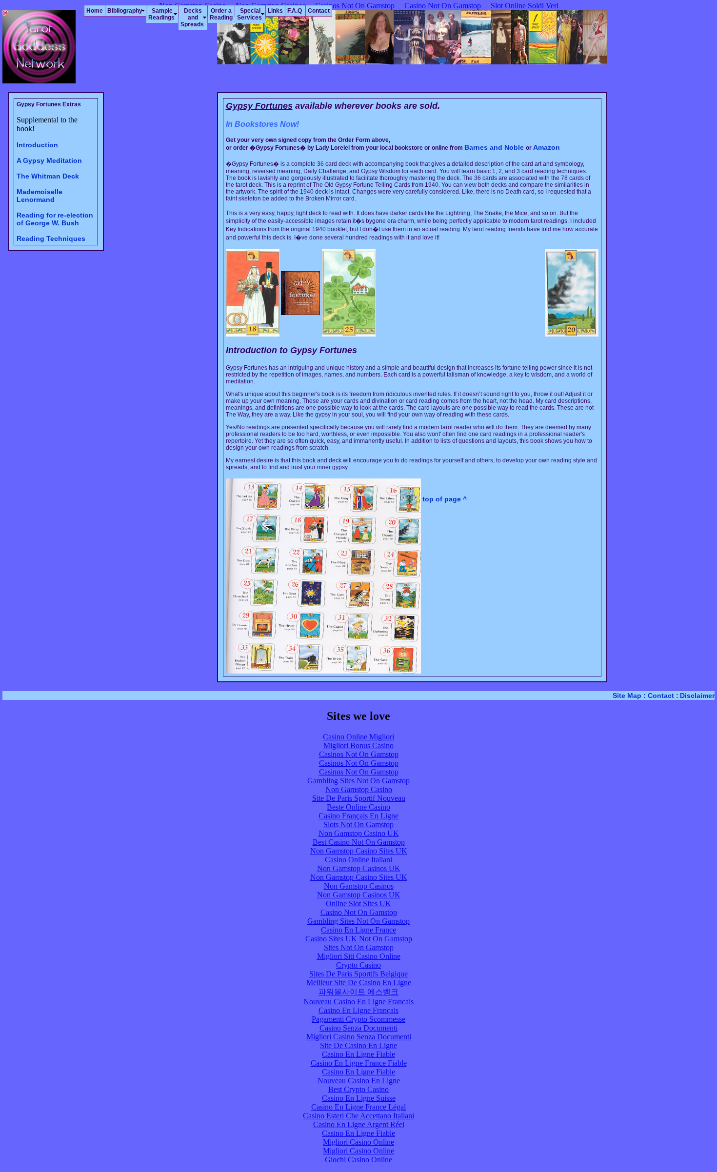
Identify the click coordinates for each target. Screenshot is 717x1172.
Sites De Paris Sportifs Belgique (358, 974)
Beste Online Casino (358, 807)
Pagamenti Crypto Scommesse (358, 1019)
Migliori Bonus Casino (358, 745)
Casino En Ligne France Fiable (359, 1063)
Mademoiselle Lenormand (39, 195)
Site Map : (629, 695)
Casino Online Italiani (358, 859)
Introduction (37, 145)
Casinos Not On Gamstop (358, 754)
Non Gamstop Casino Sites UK (358, 851)
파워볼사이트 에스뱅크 (358, 992)
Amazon (546, 147)
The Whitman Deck (48, 176)
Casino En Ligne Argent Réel (358, 1124)
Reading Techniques (51, 238)
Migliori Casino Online (358, 1142)
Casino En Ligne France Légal (358, 1107)
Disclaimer (697, 695)
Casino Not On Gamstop (358, 912)
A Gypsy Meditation (49, 160)
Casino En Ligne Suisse (359, 1098)
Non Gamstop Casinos (359, 886)
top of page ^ (444, 499)
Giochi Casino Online (358, 1159)
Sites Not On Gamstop (359, 947)
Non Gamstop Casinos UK (358, 868)
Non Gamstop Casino (358, 789)
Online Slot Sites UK (358, 903)
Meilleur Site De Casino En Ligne (358, 982)
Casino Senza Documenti (358, 1028)
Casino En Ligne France (358, 930)
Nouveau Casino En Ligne (359, 1080)
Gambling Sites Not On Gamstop (358, 780)
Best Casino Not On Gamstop (359, 842)
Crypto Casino (358, 965)
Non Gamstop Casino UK (359, 833)
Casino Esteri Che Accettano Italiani (358, 1116)
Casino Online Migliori (358, 737)
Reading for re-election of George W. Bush (55, 219)
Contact (662, 695)
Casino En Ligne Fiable (358, 1054)
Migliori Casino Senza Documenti (358, 1037)
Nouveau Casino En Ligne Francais (358, 1001)
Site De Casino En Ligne (358, 1045)
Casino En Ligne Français (358, 1010)
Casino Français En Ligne (358, 816)
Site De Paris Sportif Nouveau (358, 798)
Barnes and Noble (495, 147)
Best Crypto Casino (358, 1089)
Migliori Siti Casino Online (358, 956)
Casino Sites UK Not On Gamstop (358, 938)
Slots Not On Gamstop (358, 824)
